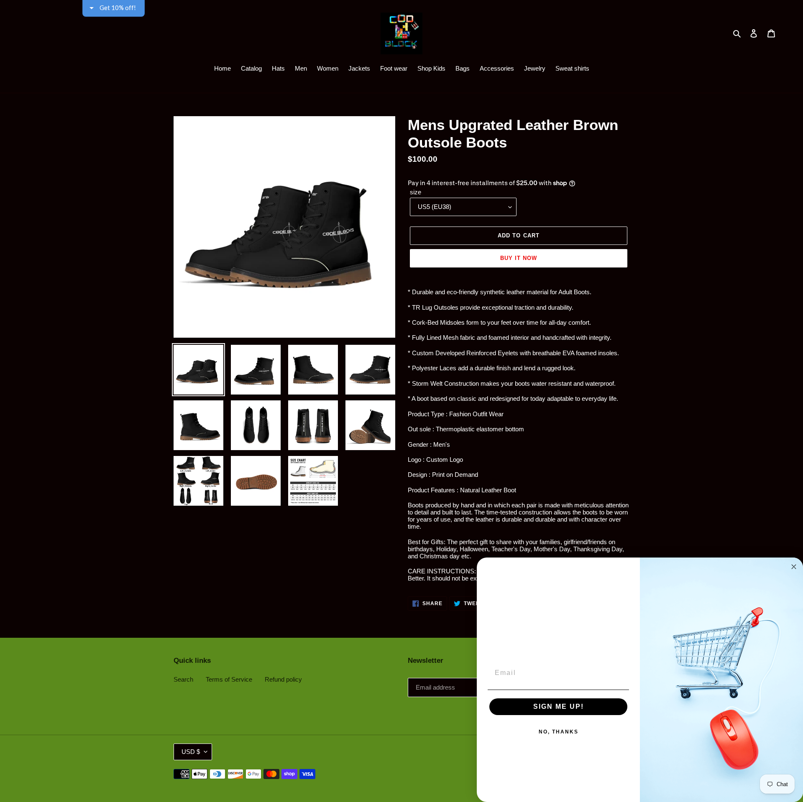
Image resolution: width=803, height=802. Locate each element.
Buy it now (518, 258)
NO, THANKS (558, 732)
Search (183, 679)
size (415, 192)
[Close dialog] (794, 567)
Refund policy (283, 679)
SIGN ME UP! (558, 706)
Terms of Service (229, 679)
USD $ (191, 751)
